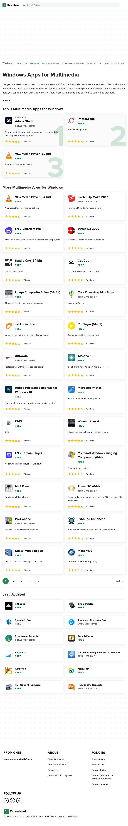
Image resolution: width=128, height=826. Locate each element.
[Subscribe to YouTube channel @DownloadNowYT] (18, 800)
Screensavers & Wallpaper (73, 63)
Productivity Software (50, 63)
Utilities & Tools (117, 63)
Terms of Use (98, 764)
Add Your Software (57, 764)
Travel (106, 63)
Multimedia (34, 63)
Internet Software (20, 63)
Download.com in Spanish (60, 775)
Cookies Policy (99, 770)
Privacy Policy (98, 759)
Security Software (93, 63)
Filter (5, 100)
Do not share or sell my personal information (103, 777)
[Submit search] (24, 4)
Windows (7, 63)
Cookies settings (100, 784)
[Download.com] (10, 5)
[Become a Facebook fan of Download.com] (6, 800)
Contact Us (53, 770)
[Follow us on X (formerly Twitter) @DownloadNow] (12, 800)
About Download (56, 759)
